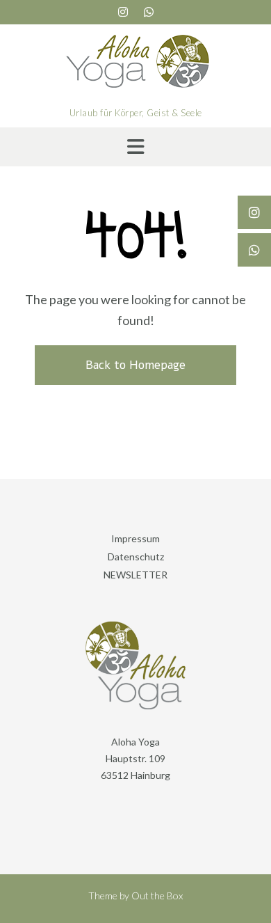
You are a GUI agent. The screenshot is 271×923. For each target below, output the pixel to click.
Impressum (135, 538)
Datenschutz (136, 556)
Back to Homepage (135, 365)
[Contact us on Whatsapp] (149, 11)
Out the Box (157, 895)
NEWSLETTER (135, 575)
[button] (135, 146)
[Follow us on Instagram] (123, 11)
